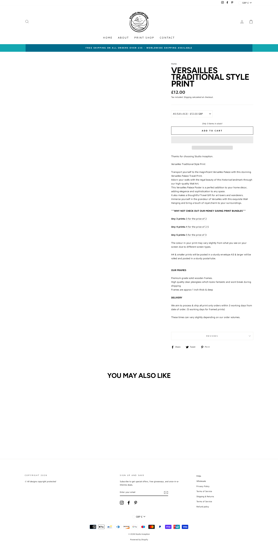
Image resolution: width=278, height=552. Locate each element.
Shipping (187, 97)
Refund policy (202, 506)
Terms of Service (204, 491)
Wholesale (201, 481)
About (123, 37)
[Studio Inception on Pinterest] (136, 503)
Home (107, 37)
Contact (167, 37)
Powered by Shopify (139, 539)
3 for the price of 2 (196, 218)
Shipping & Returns (205, 496)
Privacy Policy (202, 486)
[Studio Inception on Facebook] (129, 503)
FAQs (198, 476)
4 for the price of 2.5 (197, 226)
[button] (212, 139)
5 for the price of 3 (196, 234)
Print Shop (144, 37)
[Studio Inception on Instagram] (122, 503)
